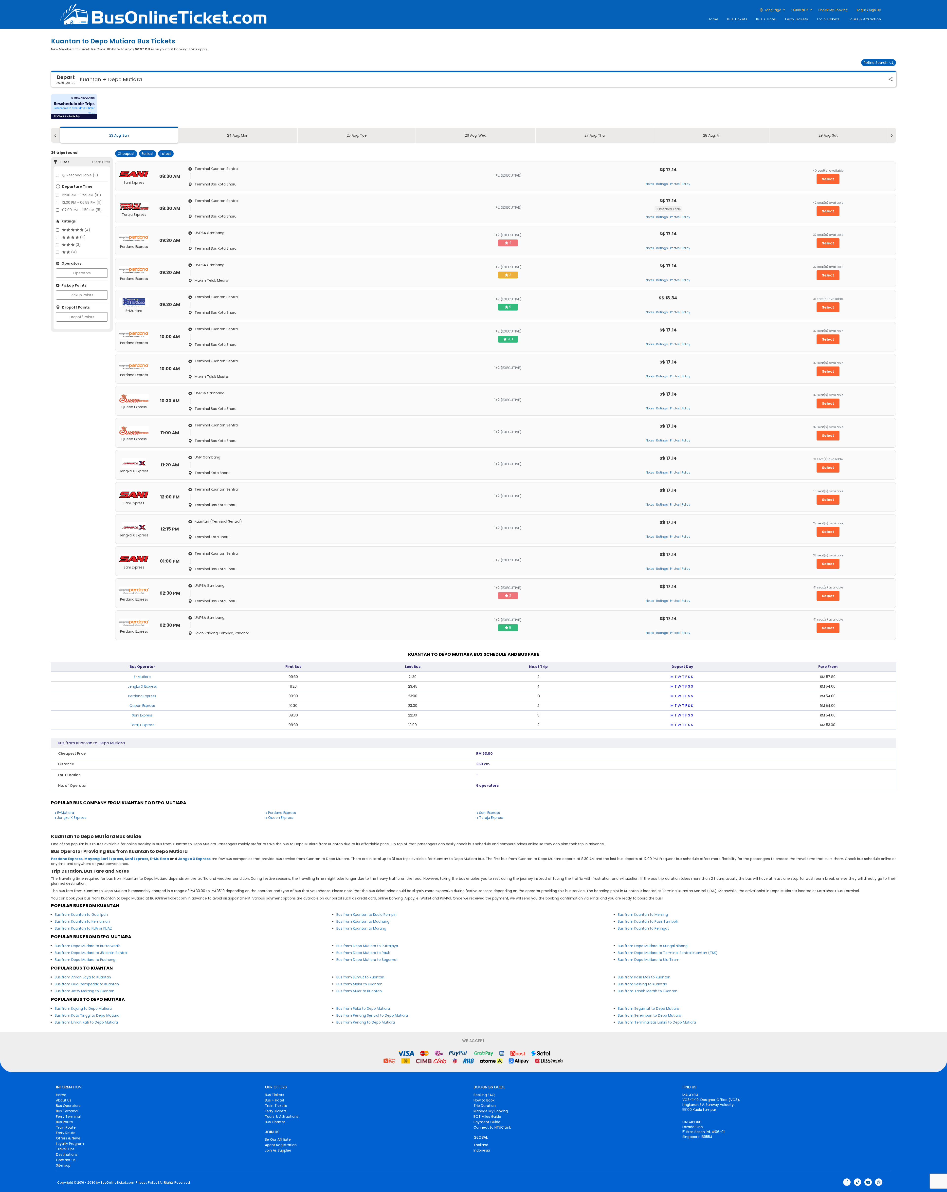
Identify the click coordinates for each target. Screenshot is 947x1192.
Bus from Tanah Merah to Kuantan (647, 991)
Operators (82, 273)
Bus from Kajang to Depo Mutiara (83, 1008)
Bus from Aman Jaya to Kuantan (83, 977)
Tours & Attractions (281, 1116)
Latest (166, 153)
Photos (675, 184)
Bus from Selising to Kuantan (642, 984)
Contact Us (65, 1159)
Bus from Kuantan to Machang (362, 921)
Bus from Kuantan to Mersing (643, 914)
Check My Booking (833, 10)
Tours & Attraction (864, 19)
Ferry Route (65, 1132)
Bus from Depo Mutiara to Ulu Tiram (648, 959)
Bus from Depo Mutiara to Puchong (85, 959)
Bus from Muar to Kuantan (359, 991)
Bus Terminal (67, 1111)
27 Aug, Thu (594, 135)
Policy (686, 184)
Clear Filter (101, 162)
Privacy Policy (146, 1182)
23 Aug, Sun (119, 135)
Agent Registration (281, 1144)
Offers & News (68, 1138)
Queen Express (142, 705)
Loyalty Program (70, 1143)
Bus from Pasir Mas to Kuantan (644, 977)
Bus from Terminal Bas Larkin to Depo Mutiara (657, 1022)
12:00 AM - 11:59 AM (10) (81, 195)
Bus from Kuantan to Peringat (643, 928)
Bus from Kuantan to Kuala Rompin (366, 914)
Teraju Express (142, 724)
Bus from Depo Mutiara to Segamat (367, 959)
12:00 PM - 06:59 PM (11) (82, 202)
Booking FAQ (484, 1094)
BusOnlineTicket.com (117, 1182)
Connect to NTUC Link (492, 1127)
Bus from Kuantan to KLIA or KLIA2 (83, 928)
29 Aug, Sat (828, 135)
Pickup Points (82, 295)
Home (713, 19)
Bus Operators (68, 1105)
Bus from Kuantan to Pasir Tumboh (648, 921)
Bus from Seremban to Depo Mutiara (649, 1015)
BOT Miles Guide (487, 1116)
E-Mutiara (142, 676)
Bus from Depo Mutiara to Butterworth (88, 945)
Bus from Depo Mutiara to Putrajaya (367, 945)
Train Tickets (828, 19)
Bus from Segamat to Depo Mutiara (648, 1008)
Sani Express (142, 715)
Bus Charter (275, 1121)
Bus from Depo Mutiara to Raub (363, 952)
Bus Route (64, 1121)
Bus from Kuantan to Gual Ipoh (81, 914)
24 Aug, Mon (237, 135)
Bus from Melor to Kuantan (359, 984)
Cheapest (126, 153)
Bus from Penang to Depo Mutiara (365, 1022)
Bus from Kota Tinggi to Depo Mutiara (87, 1015)
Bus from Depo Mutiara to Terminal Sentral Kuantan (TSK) (668, 952)
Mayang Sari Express (103, 858)
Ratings (662, 184)
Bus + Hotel (766, 19)
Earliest (148, 153)
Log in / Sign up (868, 10)
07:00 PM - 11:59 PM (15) (82, 209)
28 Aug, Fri (711, 135)
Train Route (66, 1127)
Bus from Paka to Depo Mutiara (363, 1008)
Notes (650, 184)
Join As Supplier (278, 1150)
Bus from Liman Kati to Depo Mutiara (86, 1022)
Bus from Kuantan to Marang (361, 928)
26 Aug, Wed (475, 135)
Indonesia (482, 1150)
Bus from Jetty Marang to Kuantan (84, 991)
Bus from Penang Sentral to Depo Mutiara (372, 1015)
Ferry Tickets (796, 19)
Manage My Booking (491, 1111)
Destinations (66, 1154)
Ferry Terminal (68, 1116)
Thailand (481, 1144)
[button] (74, 106)
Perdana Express (142, 696)
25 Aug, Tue (357, 135)
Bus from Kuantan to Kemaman (82, 921)
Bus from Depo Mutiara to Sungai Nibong (653, 945)
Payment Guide (487, 1121)
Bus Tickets (737, 19)
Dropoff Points (82, 316)
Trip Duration (485, 1105)
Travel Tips (65, 1149)
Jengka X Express (142, 686)
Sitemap (63, 1165)
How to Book (484, 1100)
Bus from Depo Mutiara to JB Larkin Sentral (91, 952)
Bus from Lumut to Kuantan (360, 977)
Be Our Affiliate (278, 1139)
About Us (63, 1100)
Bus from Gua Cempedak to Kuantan (87, 984)
